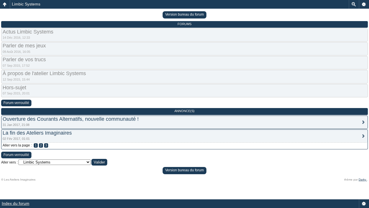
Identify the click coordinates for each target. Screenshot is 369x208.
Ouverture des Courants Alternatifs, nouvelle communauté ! (71, 119)
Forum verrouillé (16, 103)
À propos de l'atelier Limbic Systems (44, 73)
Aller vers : (9, 162)
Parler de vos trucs (24, 59)
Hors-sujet (14, 87)
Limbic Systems (26, 4)
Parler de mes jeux (24, 46)
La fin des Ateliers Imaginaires (37, 133)
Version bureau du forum (184, 14)
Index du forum (15, 203)
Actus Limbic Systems (28, 32)
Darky (363, 179)
